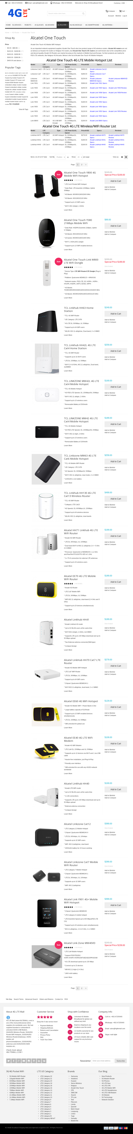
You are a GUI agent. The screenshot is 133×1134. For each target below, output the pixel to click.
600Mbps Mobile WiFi (17, 1081)
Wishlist (118, 16)
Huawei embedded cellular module (15, 87)
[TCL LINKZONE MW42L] (47, 394)
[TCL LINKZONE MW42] (47, 432)
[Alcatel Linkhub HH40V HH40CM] (47, 797)
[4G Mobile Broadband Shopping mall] (18, 13)
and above (15, 60)
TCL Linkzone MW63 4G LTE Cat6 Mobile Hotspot (80, 457)
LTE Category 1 (45, 1114)
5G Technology (107, 1097)
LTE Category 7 (45, 1102)
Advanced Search (31, 999)
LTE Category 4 (45, 1109)
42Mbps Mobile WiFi (16, 1093)
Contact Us (59, 999)
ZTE (72, 1090)
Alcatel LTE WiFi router (73, 788)
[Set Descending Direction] (68, 157)
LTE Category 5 (45, 1107)
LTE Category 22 (46, 1076)
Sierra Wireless (76, 1083)
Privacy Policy (45, 1035)
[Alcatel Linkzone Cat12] (47, 837)
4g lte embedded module (11, 73)
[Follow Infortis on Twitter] (8, 1061)
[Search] (83, 13)
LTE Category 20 (46, 1081)
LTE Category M (46, 1116)
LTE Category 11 (46, 1095)
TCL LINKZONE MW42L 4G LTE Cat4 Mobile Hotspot (81, 382)
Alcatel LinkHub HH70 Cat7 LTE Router (82, 661)
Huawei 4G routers (47, 51)
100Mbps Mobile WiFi (17, 1088)
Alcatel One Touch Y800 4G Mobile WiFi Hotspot (80, 174)
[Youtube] (23, 1061)
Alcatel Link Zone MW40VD (79, 943)
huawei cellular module (16, 94)
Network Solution (108, 1100)
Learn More (68, 210)
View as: (116, 157)
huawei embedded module (13, 97)
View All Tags (23, 109)
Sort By (52, 157)
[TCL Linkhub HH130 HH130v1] (47, 506)
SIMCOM (74, 1093)
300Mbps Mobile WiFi (17, 1083)
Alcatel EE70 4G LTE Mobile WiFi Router (80, 577)
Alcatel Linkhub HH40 (76, 783)
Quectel (73, 1107)
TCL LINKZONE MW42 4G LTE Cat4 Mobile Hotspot (81, 420)
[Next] (86, 165)
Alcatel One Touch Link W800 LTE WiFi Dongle (81, 261)
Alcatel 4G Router (71, 588)
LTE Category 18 (46, 1086)
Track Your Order (46, 1040)
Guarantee (44, 1033)
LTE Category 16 (46, 1088)
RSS (66, 999)
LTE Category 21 (46, 1079)
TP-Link (73, 1097)
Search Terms (19, 999)
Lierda (73, 1104)
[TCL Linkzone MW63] (47, 469)
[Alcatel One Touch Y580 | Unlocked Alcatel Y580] (47, 233)
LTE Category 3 (45, 1111)
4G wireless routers (100, 48)
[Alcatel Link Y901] (47, 913)
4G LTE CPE (106, 1086)
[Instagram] (29, 1061)
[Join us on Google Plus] (18, 1061)
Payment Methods (46, 1026)
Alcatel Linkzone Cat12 (77, 824)
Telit (72, 1100)
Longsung (74, 1111)
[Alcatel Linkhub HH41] (47, 633)
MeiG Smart (75, 1109)
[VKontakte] (44, 1061)
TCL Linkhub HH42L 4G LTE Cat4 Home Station (80, 346)
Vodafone (74, 1079)
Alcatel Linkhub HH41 (76, 619)
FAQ (41, 1037)
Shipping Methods (46, 1028)
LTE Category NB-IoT (47, 1118)
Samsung (74, 1076)
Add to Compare (110, 189)
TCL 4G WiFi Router (72, 353)
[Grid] (122, 157)
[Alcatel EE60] (47, 715)
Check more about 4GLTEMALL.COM (14, 1051)
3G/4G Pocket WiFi (15, 1071)
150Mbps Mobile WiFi (17, 1086)
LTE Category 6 (45, 1104)
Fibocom (74, 1102)
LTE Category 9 (45, 1100)
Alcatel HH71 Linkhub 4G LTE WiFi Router (81, 531)
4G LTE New (106, 1083)
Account (111, 16)
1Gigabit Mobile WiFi (16, 1079)
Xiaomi (73, 1095)
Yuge (73, 1116)
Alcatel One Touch (77, 1088)
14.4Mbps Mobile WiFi (17, 1097)
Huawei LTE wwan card (17, 80)
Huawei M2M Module (11, 82)
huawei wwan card (16, 101)
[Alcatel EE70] (47, 589)
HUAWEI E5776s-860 (19, 75)
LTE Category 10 (46, 1097)
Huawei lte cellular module (13, 89)
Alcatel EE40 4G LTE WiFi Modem (78, 739)
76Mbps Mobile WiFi (16, 1090)
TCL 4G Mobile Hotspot (73, 389)
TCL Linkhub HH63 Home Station (79, 309)
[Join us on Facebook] (13, 1061)
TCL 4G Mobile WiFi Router (74, 463)
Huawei (73, 1081)
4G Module (105, 1095)
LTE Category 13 (46, 1090)
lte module (14, 104)
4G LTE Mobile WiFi (109, 1088)
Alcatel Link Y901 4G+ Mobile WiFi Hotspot (81, 901)
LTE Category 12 (46, 1093)
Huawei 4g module (11, 78)
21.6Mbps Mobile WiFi (17, 1095)
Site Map (9, 999)
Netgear (74, 1086)
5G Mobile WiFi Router (17, 1076)
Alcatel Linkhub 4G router (74, 624)
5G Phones (106, 1081)
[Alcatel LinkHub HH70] (47, 673)
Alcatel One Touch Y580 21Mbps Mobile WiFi (78, 221)
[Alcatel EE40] (47, 751)
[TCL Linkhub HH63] (47, 321)
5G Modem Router (108, 1079)
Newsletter (85, 1060)
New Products (107, 1076)
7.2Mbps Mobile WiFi (16, 1100)
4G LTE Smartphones (109, 1090)
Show (74, 157)
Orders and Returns (46, 999)
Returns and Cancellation (49, 1030)
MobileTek (74, 1121)
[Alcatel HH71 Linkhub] (47, 544)
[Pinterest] (34, 1061)
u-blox (73, 1114)
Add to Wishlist (110, 187)
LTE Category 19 (46, 1083)
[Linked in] (39, 1061)
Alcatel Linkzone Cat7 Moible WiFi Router (81, 863)
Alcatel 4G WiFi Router (73, 538)
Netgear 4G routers (62, 51)
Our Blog (102, 1071)
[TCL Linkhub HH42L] (47, 359)
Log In (125, 16)
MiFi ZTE (12, 92)
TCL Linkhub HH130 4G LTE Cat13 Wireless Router (80, 494)
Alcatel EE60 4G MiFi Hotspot (81, 701)
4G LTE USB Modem (109, 1093)
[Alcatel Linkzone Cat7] (47, 875)
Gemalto (74, 1118)
